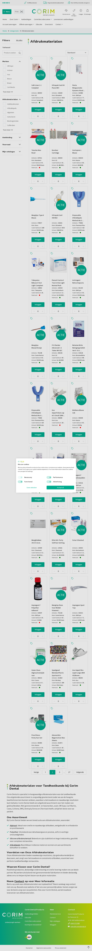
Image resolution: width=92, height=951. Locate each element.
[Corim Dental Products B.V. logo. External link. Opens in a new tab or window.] (21, 462)
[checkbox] (20, 477)
